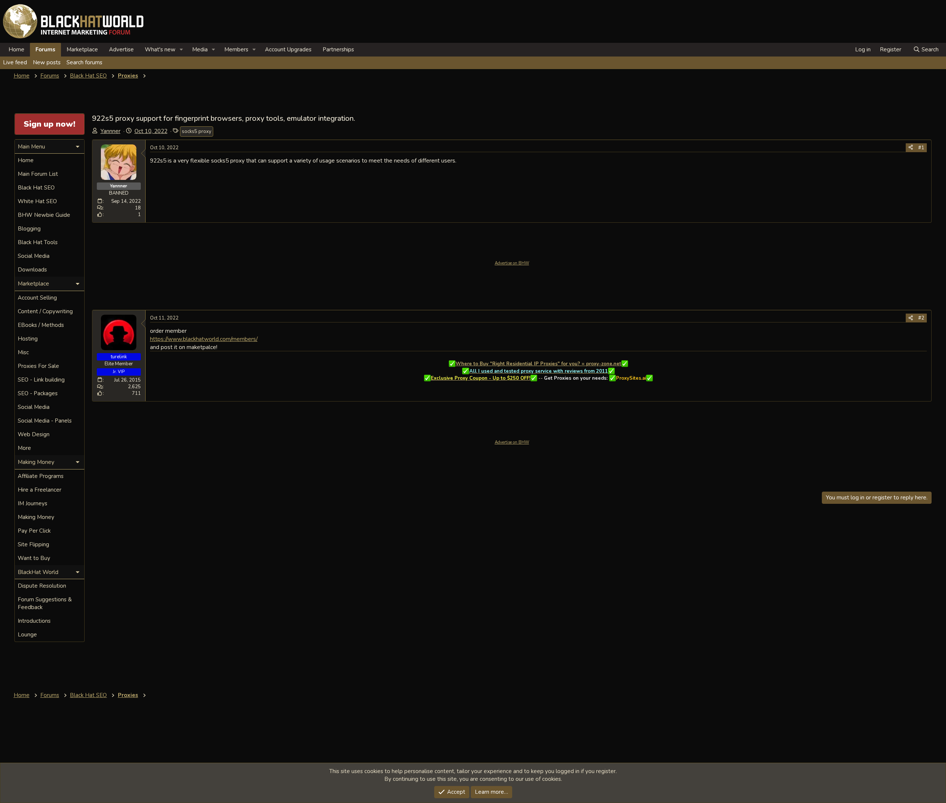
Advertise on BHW (512, 263)
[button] (181, 50)
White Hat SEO (37, 201)
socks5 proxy (196, 131)
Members (236, 49)
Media (200, 49)
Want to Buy (34, 558)
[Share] (911, 147)
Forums (45, 49)
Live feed (15, 62)
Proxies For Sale (38, 366)
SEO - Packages (38, 393)
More (24, 448)
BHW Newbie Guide (44, 215)
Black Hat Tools (38, 242)
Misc (23, 352)
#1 (921, 147)
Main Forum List (38, 174)
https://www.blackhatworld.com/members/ (204, 339)
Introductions (34, 621)
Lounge (27, 634)
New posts (47, 62)
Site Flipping (33, 544)
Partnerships (338, 49)
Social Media (34, 256)
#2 (921, 318)
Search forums (84, 62)
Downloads (32, 269)
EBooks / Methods (41, 325)
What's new (160, 49)
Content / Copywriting (45, 311)
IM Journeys (32, 503)
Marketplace (82, 49)
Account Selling (37, 297)
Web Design (34, 434)
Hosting (28, 338)
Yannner (110, 131)
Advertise (121, 49)
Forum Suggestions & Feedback (45, 603)
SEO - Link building (41, 379)
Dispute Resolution (42, 586)
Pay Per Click (34, 530)
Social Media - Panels (45, 420)
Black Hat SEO (36, 187)
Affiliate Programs (41, 476)
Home (16, 49)
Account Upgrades (288, 49)
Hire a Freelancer (39, 489)
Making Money (36, 517)
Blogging (29, 228)
